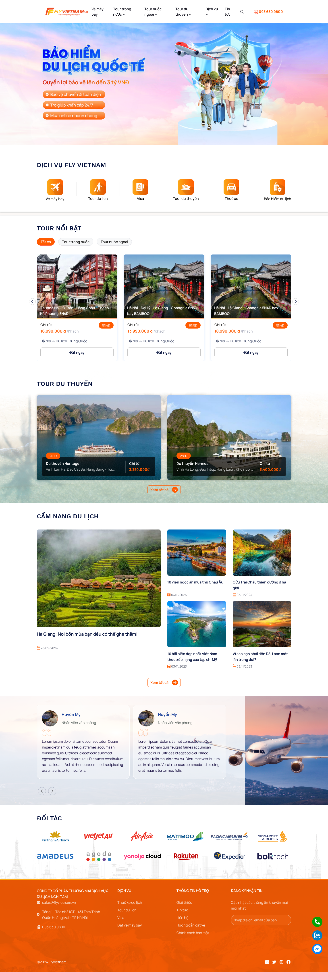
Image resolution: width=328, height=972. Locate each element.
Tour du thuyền (182, 11)
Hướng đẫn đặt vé (190, 925)
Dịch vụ (124, 890)
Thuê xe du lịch (129, 902)
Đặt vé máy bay (129, 925)
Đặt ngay (77, 352)
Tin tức (227, 11)
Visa (120, 917)
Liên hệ (182, 917)
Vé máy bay (97, 11)
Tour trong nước (122, 11)
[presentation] (32, 301)
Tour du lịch (127, 910)
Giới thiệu (184, 902)
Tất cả (46, 241)
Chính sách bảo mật (192, 932)
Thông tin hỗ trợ (192, 890)
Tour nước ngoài (153, 11)
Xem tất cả (159, 489)
